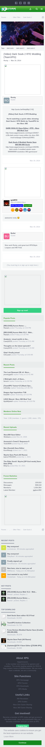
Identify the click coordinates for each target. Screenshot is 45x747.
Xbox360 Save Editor (12, 435)
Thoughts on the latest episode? (17, 346)
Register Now (22, 726)
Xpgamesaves (22, 662)
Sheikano (7, 437)
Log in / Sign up (30, 9)
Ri (3, 555)
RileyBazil (11, 556)
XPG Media (22, 689)
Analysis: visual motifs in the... (16, 339)
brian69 (6, 395)
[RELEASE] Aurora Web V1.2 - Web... (18, 332)
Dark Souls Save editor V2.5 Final (20, 615)
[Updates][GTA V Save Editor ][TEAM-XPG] (24, 645)
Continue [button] (22, 743)
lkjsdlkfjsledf (8, 401)
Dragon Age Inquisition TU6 (15, 392)
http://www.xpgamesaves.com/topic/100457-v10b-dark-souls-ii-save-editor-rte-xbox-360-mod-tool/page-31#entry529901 (22, 135)
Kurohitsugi (8, 450)
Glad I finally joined (12, 352)
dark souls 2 (20, 48)
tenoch (6, 381)
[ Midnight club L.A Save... (14, 379)
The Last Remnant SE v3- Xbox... (17, 372)
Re (4, 562)
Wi (3, 569)
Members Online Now (12, 411)
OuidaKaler (11, 577)
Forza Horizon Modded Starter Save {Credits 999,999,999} (25, 631)
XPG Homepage (22, 680)
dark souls (10, 48)
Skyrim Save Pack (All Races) (15, 455)
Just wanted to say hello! (17, 574)
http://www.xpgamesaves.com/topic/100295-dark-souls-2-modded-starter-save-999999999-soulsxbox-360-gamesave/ (22, 149)
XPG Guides (22, 702)
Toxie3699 (7, 444)
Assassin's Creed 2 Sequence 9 (16, 441)
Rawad (6, 328)
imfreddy (7, 388)
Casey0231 (8, 341)
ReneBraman (12, 564)
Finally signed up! (14, 561)
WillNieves (11, 571)
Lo (4, 547)
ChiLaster (7, 355)
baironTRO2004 (10, 457)
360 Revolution (22, 699)
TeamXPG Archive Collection (18, 623)
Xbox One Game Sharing (22, 705)
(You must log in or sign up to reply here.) (22, 265)
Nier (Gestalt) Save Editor (14, 448)
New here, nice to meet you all (19, 568)
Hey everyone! (13, 546)
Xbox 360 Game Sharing (22, 708)
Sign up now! (22, 310)
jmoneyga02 (8, 374)
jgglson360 (37, 490)
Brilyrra (6, 466)
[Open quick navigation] (43, 17)
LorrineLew (11, 549)
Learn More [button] (9, 737)
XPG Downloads (22, 686)
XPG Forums (22, 683)
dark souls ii (31, 48)
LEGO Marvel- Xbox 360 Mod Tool (17, 399)
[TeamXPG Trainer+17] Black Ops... (18, 386)
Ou (4, 575)
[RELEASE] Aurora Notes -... (15, 326)
